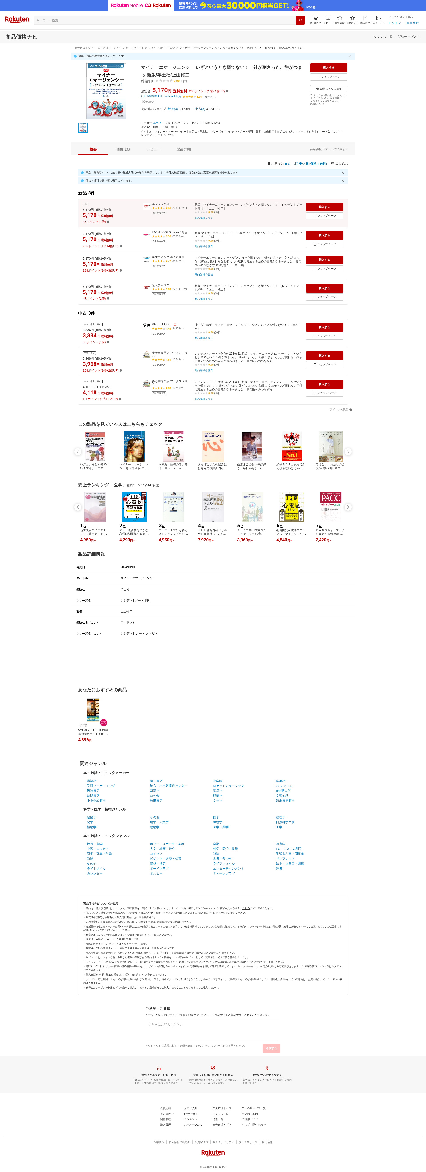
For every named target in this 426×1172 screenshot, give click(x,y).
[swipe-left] (77, 451)
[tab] (93, 149)
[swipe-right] (348, 451)
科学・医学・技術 (136, 47)
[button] (328, 20)
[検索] (300, 20)
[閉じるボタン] (350, 56)
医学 (172, 47)
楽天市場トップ (84, 47)
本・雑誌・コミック (110, 47)
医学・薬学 (158, 47)
